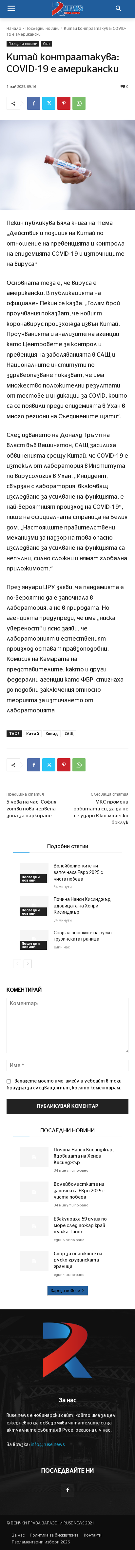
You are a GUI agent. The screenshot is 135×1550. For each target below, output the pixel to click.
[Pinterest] (63, 103)
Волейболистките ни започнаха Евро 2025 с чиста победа (78, 872)
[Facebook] (33, 103)
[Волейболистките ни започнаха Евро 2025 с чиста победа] (34, 873)
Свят (46, 43)
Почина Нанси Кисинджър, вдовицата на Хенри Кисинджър (82, 906)
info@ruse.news (48, 1444)
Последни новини (43, 28)
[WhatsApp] (79, 103)
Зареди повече (65, 1291)
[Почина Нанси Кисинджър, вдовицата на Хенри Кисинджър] (34, 906)
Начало (14, 28)
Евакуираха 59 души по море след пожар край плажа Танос (80, 1225)
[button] (118, 9)
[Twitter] (48, 103)
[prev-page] (17, 964)
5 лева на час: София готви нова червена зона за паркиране (31, 809)
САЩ (69, 733)
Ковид (52, 733)
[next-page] (28, 964)
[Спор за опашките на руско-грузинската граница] (34, 940)
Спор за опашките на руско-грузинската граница (78, 1260)
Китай (32, 733)
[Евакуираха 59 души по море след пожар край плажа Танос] (34, 1226)
